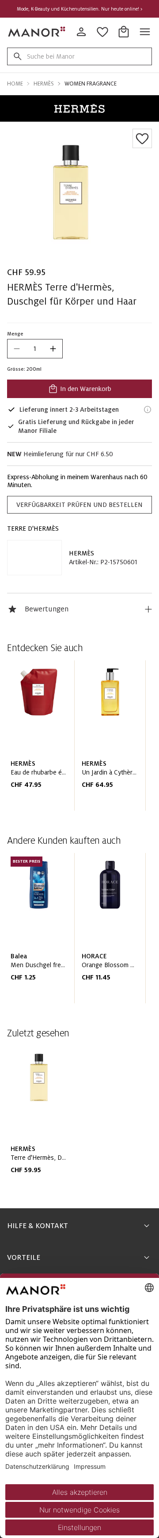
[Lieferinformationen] (147, 409)
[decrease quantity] (17, 348)
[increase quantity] (53, 348)
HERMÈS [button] (44, 84)
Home (15, 84)
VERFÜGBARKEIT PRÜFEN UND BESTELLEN (79, 504)
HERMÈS (81, 553)
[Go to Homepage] (37, 32)
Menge (15, 333)
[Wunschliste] (142, 138)
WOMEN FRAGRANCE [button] (90, 84)
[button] (79, 108)
